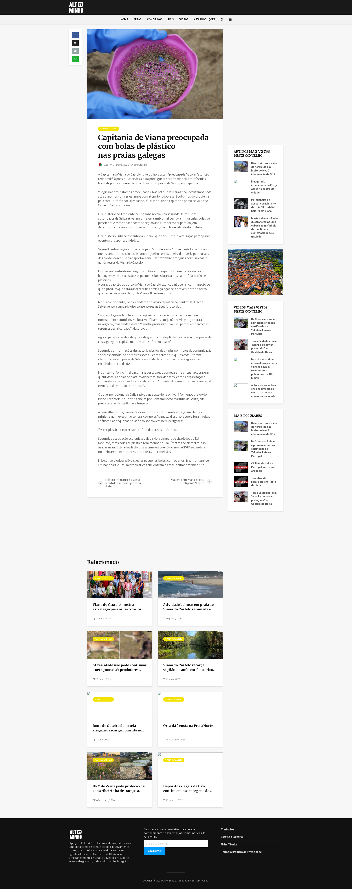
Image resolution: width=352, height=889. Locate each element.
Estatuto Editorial (232, 837)
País (171, 19)
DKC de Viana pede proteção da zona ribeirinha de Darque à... (118, 788)
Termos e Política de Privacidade (241, 852)
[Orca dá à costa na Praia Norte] (190, 705)
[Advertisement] (155, 528)
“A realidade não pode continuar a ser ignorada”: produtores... (119, 667)
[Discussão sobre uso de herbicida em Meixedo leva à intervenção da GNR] (241, 166)
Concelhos (155, 19)
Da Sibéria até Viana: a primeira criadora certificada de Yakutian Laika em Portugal (263, 326)
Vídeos (183, 19)
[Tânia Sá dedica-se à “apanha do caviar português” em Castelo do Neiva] (241, 344)
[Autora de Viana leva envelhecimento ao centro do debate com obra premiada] (241, 388)
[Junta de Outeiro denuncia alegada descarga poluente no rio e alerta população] (119, 705)
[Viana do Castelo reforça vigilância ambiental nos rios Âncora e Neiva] (190, 645)
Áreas (137, 19)
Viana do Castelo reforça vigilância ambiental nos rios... (189, 667)
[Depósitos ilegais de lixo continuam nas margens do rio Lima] (190, 766)
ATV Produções (204, 19)
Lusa (105, 164)
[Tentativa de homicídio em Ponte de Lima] (241, 481)
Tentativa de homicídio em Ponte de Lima (263, 482)
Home (124, 19)
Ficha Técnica (229, 844)
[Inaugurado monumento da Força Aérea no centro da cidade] (241, 184)
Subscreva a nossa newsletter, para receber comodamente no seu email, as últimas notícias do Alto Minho (175, 833)
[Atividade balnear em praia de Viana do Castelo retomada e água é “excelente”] (190, 584)
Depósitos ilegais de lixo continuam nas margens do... (187, 788)
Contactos (227, 829)
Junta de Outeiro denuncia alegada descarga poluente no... (119, 728)
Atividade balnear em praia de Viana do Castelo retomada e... (188, 607)
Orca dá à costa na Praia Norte (188, 726)
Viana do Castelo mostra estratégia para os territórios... (118, 607)
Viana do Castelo (108, 128)
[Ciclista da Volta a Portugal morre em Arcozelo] (241, 467)
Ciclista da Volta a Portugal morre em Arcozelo (263, 467)
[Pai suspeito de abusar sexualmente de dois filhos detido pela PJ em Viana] (241, 203)
